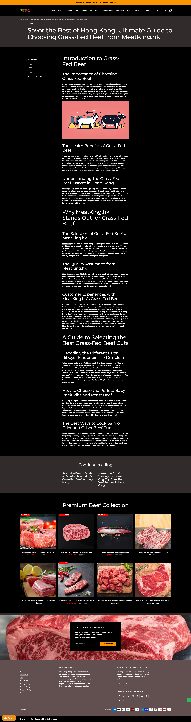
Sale (128, 10)
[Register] (146, 684)
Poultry (84, 10)
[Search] (161, 10)
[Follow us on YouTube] (141, 696)
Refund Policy (25, 687)
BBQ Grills (93, 10)
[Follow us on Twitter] (124, 696)
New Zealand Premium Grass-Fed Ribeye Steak (153, 600)
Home (22, 19)
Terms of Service (26, 693)
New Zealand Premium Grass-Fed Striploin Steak (76, 600)
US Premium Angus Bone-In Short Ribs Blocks (38, 600)
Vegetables (120, 10)
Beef (53, 10)
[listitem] (28, 76)
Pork (76, 10)
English (148, 10)
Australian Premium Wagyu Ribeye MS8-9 (76, 552)
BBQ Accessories (106, 10)
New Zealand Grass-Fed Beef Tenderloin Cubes (115, 600)
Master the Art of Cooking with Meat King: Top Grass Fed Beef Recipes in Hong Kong (111, 479)
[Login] (166, 10)
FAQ (21, 678)
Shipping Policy (25, 690)
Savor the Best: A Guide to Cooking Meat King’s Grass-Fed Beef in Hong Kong (77, 478)
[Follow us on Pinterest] (137, 696)
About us (23, 672)
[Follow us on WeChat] (146, 696)
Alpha (30, 24)
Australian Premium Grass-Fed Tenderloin (114, 552)
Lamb (60, 10)
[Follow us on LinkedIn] (119, 700)
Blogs (136, 10)
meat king (66, 244)
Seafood (69, 10)
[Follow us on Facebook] (119, 696)
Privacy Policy (25, 684)
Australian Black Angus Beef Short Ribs (153, 552)
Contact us (24, 675)
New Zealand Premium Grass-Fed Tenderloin (38, 552)
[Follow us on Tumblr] (124, 700)
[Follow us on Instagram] (133, 696)
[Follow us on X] (128, 696)
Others (27, 19)
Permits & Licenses (27, 681)
